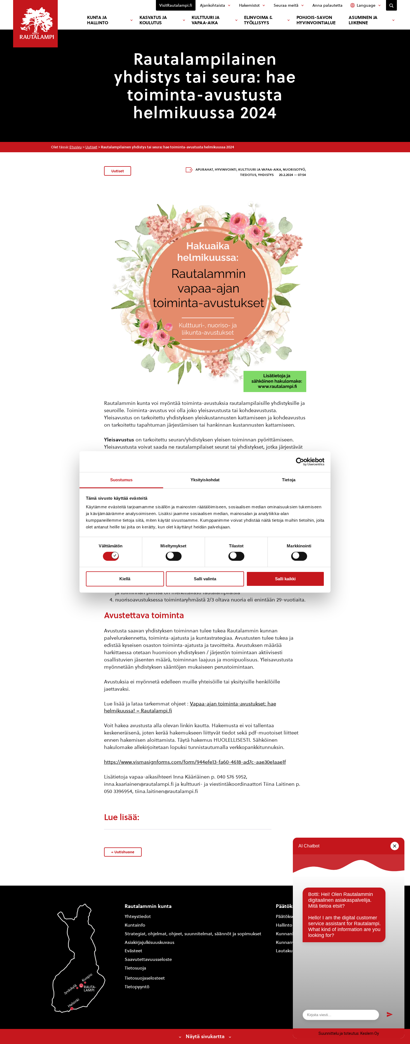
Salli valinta (205, 578)
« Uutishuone (122, 852)
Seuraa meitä (286, 5)
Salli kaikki (285, 578)
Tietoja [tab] (288, 479)
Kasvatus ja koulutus (153, 20)
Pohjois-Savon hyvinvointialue (316, 20)
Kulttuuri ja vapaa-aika (206, 20)
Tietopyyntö (137, 986)
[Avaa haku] (391, 5)
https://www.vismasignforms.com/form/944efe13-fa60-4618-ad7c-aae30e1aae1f (195, 762)
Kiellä (124, 578)
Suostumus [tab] (121, 479)
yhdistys (266, 175)
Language (366, 5)
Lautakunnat (289, 950)
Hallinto (284, 925)
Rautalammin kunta (148, 906)
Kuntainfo (135, 925)
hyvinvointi (226, 169)
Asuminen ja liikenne (363, 20)
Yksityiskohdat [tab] (205, 479)
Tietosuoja (135, 968)
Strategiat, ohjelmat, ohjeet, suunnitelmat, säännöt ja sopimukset (193, 933)
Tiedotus (248, 175)
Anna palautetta (327, 5)
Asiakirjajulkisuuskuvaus (149, 942)
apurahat (204, 169)
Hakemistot (249, 5)
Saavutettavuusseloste (148, 959)
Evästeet (133, 950)
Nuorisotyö (294, 169)
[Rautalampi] (35, 23)
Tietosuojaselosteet (145, 978)
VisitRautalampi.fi (175, 5)
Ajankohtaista (212, 5)
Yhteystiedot (138, 916)
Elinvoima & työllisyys (258, 20)
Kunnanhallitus (291, 933)
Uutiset (91, 147)
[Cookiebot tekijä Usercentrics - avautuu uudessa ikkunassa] (300, 461)
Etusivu (75, 147)
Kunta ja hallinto (97, 20)
